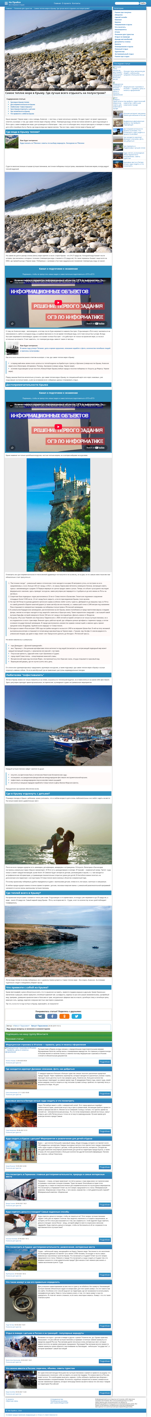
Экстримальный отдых (124, 54)
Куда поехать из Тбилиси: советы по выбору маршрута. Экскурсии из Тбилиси (52, 143)
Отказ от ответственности (47, 1415)
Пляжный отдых (121, 49)
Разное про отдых (122, 56)
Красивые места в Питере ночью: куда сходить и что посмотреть (40, 1100)
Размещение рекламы (59, 1401)
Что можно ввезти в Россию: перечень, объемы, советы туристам (40, 1368)
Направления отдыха (123, 24)
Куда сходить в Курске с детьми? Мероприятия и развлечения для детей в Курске (49, 1138)
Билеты (118, 44)
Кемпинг (118, 20)
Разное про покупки (123, 12)
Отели (117, 32)
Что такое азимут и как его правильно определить (33, 1282)
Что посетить (120, 27)
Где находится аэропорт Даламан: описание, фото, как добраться (40, 1069)
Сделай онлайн (121, 17)
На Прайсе (15, 2)
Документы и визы (123, 42)
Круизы (118, 22)
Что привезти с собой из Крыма (22, 114)
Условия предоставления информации (21, 1415)
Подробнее (105, 1062)
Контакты (76, 3)
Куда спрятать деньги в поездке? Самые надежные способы (37, 1211)
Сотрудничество (57, 1399)
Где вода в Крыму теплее (20, 102)
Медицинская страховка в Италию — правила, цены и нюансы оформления (46, 1044)
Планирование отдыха (124, 47)
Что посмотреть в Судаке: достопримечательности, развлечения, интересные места (50, 1247)
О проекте (66, 3)
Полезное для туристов (13, 1063)
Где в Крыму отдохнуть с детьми (23, 109)
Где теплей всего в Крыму (20, 111)
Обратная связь (12, 1401)
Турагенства (119, 51)
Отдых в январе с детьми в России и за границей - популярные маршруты (45, 1333)
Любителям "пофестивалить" (22, 107)
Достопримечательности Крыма (23, 105)
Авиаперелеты (121, 29)
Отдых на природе (122, 37)
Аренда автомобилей (123, 39)
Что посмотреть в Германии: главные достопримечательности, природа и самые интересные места (55, 1175)
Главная (57, 3)
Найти (142, 3)
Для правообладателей (59, 1403)
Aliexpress (119, 15)
